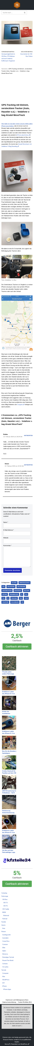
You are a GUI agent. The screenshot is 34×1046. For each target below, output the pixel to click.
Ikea (3, 928)
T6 (7, 598)
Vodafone (5, 602)
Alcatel (14, 582)
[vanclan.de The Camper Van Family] (17, 5)
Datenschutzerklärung (9, 1002)
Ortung (4, 594)
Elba (3, 947)
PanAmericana (14, 594)
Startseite (4, 69)
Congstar (20, 404)
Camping (4, 893)
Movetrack (17, 590)
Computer (5, 973)
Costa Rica (5, 941)
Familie (3, 922)
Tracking (14, 598)
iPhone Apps (7, 989)
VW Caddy (5, 909)
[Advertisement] (17, 88)
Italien (4, 951)
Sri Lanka (5, 967)
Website (5, 538)
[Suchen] (25, 12)
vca (21, 598)
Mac (3, 976)
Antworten (28, 435)
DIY (3, 983)
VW (22, 602)
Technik (3, 970)
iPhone (4, 986)
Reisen (3, 931)
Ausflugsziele (6, 935)
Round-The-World (7, 960)
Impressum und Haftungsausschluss (17, 1000)
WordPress (5, 979)
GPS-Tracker (21, 586)
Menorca (5, 954)
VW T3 (5, 902)
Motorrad (6, 915)
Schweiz (5, 963)
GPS (3, 586)
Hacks (3, 925)
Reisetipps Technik (8, 957)
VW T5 (5, 906)
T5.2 (3, 598)
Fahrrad (4, 918)
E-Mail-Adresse (8, 530)
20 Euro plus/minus (22, 135)
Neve (6, 1044)
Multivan (26, 590)
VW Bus (4, 899)
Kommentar (7, 545)
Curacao (5, 944)
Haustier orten (7, 590)
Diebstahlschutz (24, 582)
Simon (7, 464)
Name (5, 522)
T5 (21, 594)
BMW (4, 912)
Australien (5, 938)
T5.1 (26, 594)
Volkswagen (15, 602)
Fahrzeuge (4, 896)
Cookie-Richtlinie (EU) (25, 1002)
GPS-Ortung (11, 586)
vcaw (26, 598)
